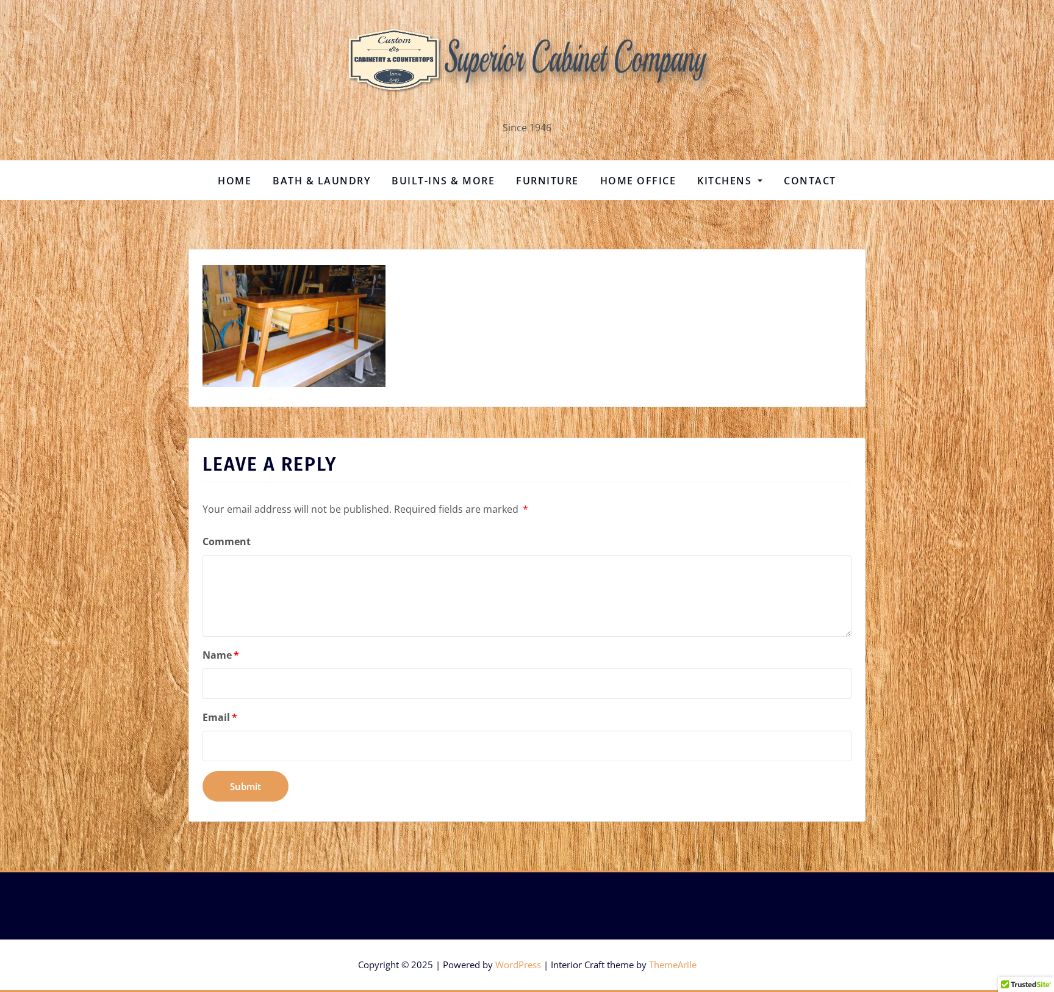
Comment (227, 541)
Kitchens (726, 180)
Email (220, 717)
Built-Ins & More (443, 180)
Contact (810, 180)
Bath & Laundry (321, 180)
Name (221, 655)
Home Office (638, 180)
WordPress (518, 964)
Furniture (547, 180)
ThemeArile (673, 964)
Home (234, 180)
